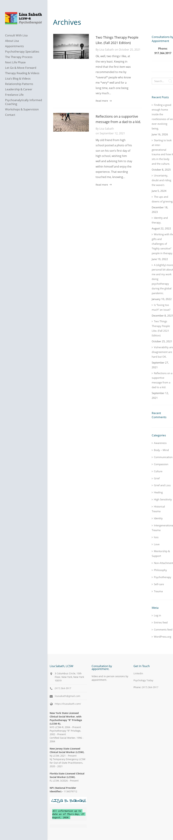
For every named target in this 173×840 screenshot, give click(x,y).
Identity (158, 518)
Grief (157, 478)
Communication (163, 457)
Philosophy (160, 570)
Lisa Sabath (106, 49)
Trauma (158, 591)
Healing (158, 492)
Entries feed (161, 622)
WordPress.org (162, 636)
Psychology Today (143, 680)
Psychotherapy (162, 577)
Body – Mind (161, 450)
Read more (102, 100)
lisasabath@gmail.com (67, 696)
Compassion (161, 464)
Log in (157, 615)
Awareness (160, 443)
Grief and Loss (162, 485)
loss (156, 537)
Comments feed (163, 629)
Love (156, 544)
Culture (158, 471)
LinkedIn (138, 673)
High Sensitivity (163, 499)
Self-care (159, 584)
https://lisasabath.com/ (68, 703)
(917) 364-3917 (63, 688)
